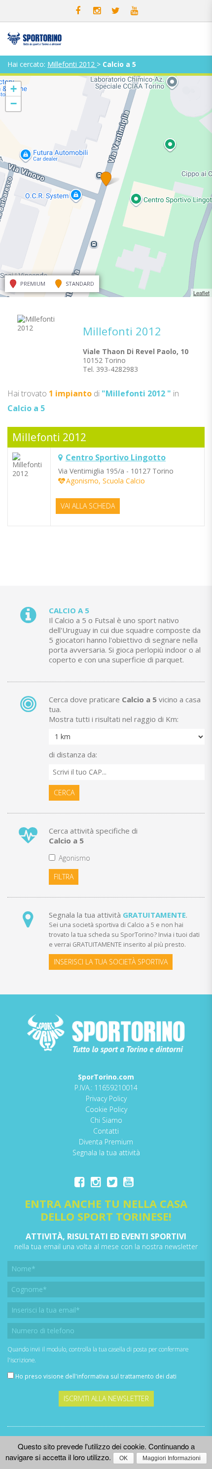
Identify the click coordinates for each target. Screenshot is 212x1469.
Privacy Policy (106, 1098)
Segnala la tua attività (106, 1152)
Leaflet (201, 293)
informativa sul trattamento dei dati (127, 1376)
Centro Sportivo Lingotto (116, 457)
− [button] (13, 103)
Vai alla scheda (88, 505)
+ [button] (13, 89)
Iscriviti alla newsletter (106, 1398)
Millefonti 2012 (72, 64)
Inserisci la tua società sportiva (111, 961)
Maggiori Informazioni (171, 1458)
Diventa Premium (106, 1141)
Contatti (106, 1131)
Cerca (64, 792)
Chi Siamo (106, 1120)
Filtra (63, 876)
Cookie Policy (106, 1109)
